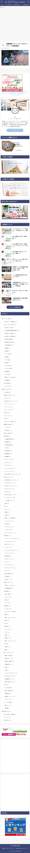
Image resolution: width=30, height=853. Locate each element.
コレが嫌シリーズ (9, 500)
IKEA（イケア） (9, 544)
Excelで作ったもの (10, 676)
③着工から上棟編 (10, 333)
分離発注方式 (9, 664)
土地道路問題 (9, 588)
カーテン (7, 562)
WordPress (7, 720)
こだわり (7, 491)
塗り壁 (7, 523)
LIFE (6, 684)
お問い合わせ (18, 848)
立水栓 (7, 515)
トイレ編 (7, 374)
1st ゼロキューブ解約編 (10, 321)
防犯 (7, 667)
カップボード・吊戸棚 (10, 611)
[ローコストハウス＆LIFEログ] (15, 1)
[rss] (17, 845)
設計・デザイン (8, 652)
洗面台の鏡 (8, 556)
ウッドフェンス (9, 521)
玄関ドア (8, 638)
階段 (7, 614)
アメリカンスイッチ (10, 541)
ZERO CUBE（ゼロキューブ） (13, 474)
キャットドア (8, 406)
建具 (7, 620)
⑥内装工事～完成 (10, 342)
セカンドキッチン (9, 564)
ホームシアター (9, 526)
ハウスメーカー (8, 459)
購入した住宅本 (8, 433)
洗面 (7, 599)
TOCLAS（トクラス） (10, 485)
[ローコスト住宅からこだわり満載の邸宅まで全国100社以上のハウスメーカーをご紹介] (15, 93)
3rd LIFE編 (7, 383)
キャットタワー (9, 409)
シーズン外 (7, 386)
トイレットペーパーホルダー (12, 538)
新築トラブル (8, 582)
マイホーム (8, 389)
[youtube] (15, 845)
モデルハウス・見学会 (10, 421)
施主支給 (7, 535)
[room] (14, 845)
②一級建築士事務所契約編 (12, 330)
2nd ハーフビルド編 (10, 324)
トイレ (7, 602)
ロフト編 (7, 359)
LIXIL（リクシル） (10, 488)
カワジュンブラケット (10, 567)
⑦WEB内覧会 (9, 345)
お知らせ (7, 711)
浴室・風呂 (8, 594)
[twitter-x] (10, 845)
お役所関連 (8, 450)
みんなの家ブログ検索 (10, 714)
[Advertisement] (15, 24)
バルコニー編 (8, 368)
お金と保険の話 (8, 573)
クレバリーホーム (9, 471)
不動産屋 (8, 442)
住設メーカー (8, 477)
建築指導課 (8, 453)
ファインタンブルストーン (11, 550)
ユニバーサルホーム (10, 468)
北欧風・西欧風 (9, 661)
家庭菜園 (8, 693)
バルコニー (8, 608)
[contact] (19, 845)
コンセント (8, 547)
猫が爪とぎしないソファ (11, 401)
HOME (3, 848)
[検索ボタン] (1, 1)
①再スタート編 (9, 327)
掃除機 (7, 708)
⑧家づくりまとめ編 (10, 377)
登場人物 (7, 436)
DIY (6, 506)
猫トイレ (7, 398)
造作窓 (7, 646)
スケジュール (8, 415)
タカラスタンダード (10, 482)
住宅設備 (7, 591)
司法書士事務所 (9, 445)
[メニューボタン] (28, 1)
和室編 (7, 351)
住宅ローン (8, 579)
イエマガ (7, 427)
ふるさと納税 (8, 687)
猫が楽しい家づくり (9, 395)
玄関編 (7, 348)
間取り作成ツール (10, 681)
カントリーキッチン (10, 532)
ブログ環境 (7, 392)
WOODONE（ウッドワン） (12, 480)
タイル (7, 632)
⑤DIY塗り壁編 (9, 339)
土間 (7, 670)
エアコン (8, 699)
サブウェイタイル (9, 553)
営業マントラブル (10, 585)
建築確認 (8, 456)
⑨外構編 (7, 380)
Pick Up (7, 412)
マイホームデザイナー (11, 673)
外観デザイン (9, 658)
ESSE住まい (8, 430)
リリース (7, 717)
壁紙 (7, 635)
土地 (6, 418)
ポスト (7, 509)
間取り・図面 (9, 655)
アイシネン (8, 629)
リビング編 (8, 353)
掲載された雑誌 (8, 424)
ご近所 (7, 447)
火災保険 (7, 576)
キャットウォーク (9, 404)
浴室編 (7, 362)
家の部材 (7, 605)
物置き (7, 512)
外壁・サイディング (10, 640)
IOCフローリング (9, 559)
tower (7, 570)
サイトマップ (25, 848)
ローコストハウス (10, 497)
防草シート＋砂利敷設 (10, 518)
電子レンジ (8, 705)
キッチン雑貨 (8, 702)
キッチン (8, 597)
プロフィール (15, 130)
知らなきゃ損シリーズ (10, 494)
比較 (7, 503)
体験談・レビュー (10, 696)
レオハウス (8, 465)
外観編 (7, 356)
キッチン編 (8, 365)
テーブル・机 (8, 529)
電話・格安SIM (9, 690)
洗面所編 (7, 371)
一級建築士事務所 (10, 439)
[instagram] (12, 845)
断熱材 (7, 626)
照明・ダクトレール (10, 617)
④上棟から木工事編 (10, 336)
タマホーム (8, 462)
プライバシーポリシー (10, 848)
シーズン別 (8, 318)
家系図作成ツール (9, 679)
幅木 (7, 649)
